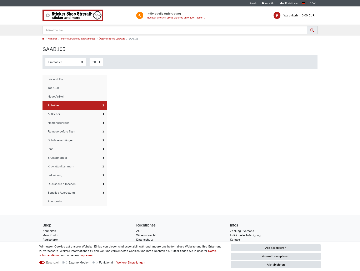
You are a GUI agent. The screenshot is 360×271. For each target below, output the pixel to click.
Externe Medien (79, 262)
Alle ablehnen (276, 264)
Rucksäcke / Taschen (62, 184)
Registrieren (50, 239)
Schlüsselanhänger (60, 140)
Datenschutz (144, 239)
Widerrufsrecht (146, 235)
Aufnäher (52, 38)
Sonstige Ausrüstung (61, 192)
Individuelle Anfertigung (245, 235)
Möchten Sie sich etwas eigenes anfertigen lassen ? (176, 17)
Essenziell (52, 262)
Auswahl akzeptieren (275, 256)
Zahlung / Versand (242, 231)
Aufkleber (54, 114)
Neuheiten (49, 231)
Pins (50, 149)
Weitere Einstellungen (130, 262)
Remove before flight (61, 131)
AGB (139, 231)
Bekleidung (55, 175)
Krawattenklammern (61, 166)
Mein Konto (50, 235)
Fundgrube (55, 201)
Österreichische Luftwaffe (112, 38)
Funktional (106, 262)
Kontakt (253, 3)
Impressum (87, 255)
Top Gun (53, 87)
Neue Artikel (56, 96)
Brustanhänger (57, 157)
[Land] (304, 3)
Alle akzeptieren (275, 247)
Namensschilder (58, 122)
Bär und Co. (56, 79)
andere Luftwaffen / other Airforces (78, 38)
